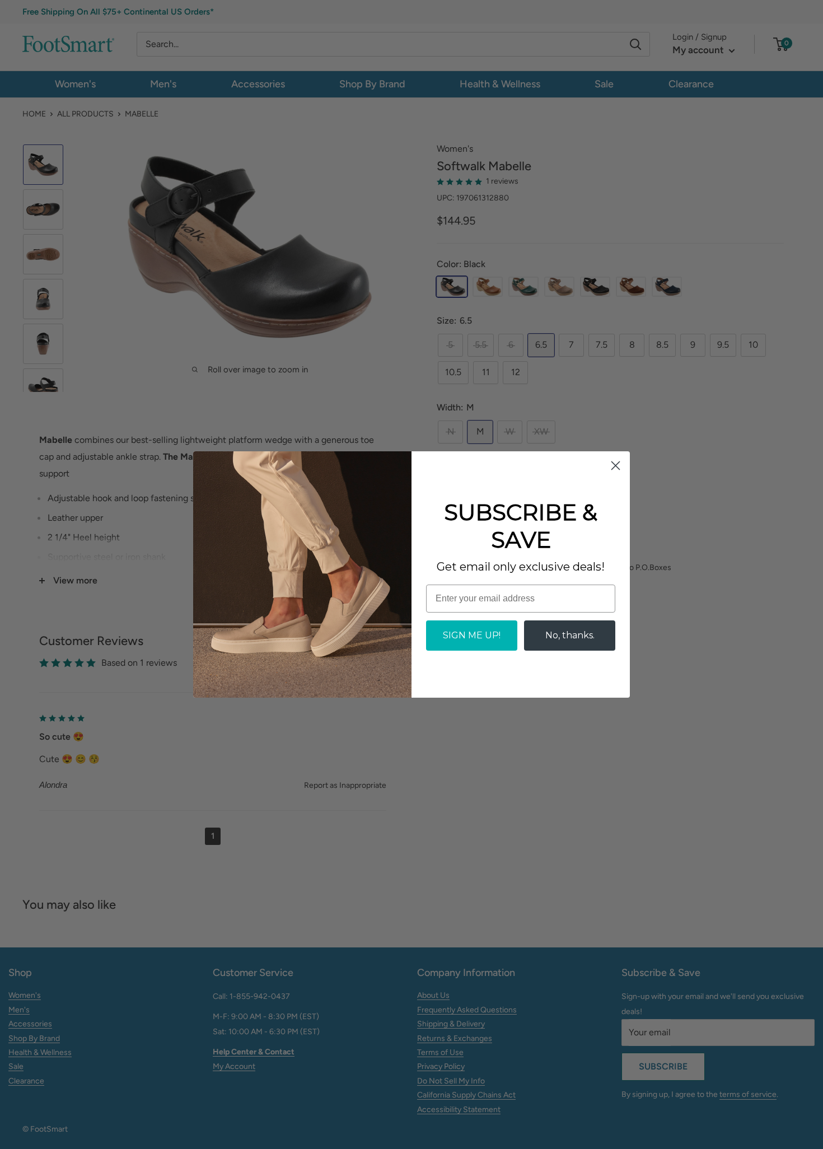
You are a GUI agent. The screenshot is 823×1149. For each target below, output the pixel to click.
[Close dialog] (615, 465)
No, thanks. (570, 635)
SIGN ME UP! (472, 635)
